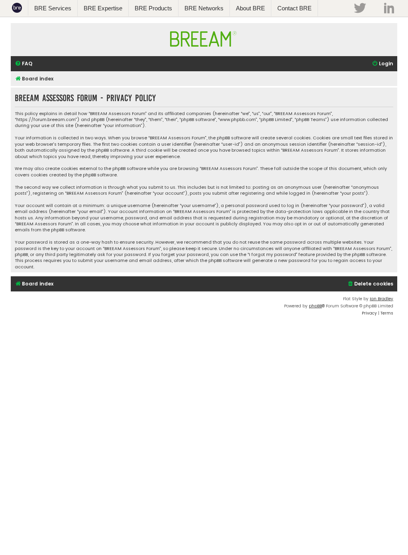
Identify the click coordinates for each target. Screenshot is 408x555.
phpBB (315, 306)
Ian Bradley (381, 299)
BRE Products (153, 8)
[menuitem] (23, 64)
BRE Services (52, 8)
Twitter (359, 8)
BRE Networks (204, 8)
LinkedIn (389, 8)
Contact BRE (294, 8)
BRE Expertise (103, 8)
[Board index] (204, 50)
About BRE (250, 8)
